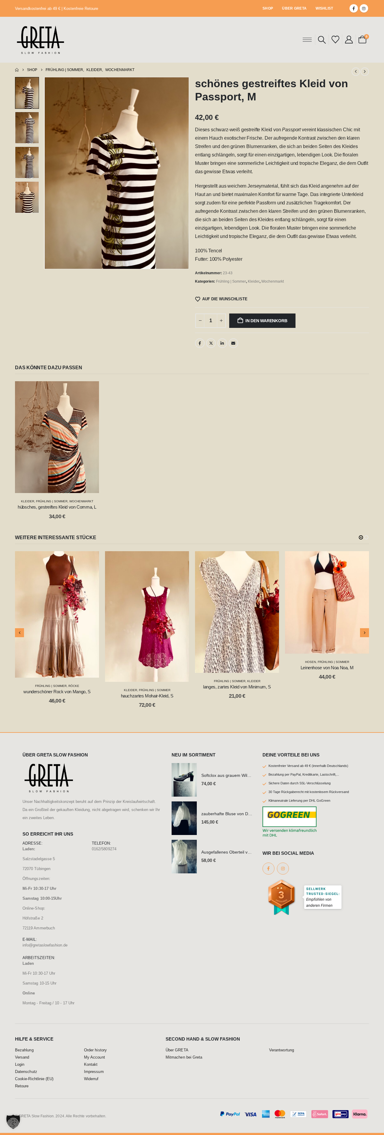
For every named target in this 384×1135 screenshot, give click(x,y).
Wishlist (324, 8)
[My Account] (348, 39)
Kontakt (91, 1064)
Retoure (21, 1086)
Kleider (254, 281)
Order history (95, 1050)
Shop (267, 8)
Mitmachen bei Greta (184, 1057)
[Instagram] (364, 8)
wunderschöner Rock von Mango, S (56, 691)
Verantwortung (281, 1050)
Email (233, 343)
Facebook (200, 343)
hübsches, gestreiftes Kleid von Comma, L (57, 507)
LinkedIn (222, 343)
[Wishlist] (335, 39)
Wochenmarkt (272, 281)
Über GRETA (294, 8)
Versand (22, 1057)
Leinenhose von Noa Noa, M (327, 667)
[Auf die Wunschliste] (90, 390)
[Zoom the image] (48, 766)
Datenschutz (26, 1072)
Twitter (211, 343)
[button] (322, 40)
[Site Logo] (40, 39)
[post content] (57, 437)
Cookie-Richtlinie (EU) (34, 1079)
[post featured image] (184, 780)
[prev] (356, 71)
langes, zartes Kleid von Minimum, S (237, 686)
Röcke (73, 686)
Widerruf (91, 1079)
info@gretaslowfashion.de (45, 945)
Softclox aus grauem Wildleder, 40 (233, 775)
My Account (94, 1057)
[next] (365, 71)
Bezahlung (24, 1050)
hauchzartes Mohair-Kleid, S (147, 695)
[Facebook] (354, 8)
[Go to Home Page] (17, 69)
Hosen (310, 662)
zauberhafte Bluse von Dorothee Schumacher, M (247, 813)
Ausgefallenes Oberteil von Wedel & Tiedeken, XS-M (251, 852)
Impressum (94, 1072)
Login (19, 1064)
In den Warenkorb (266, 320)
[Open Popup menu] (307, 39)
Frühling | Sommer (231, 281)
